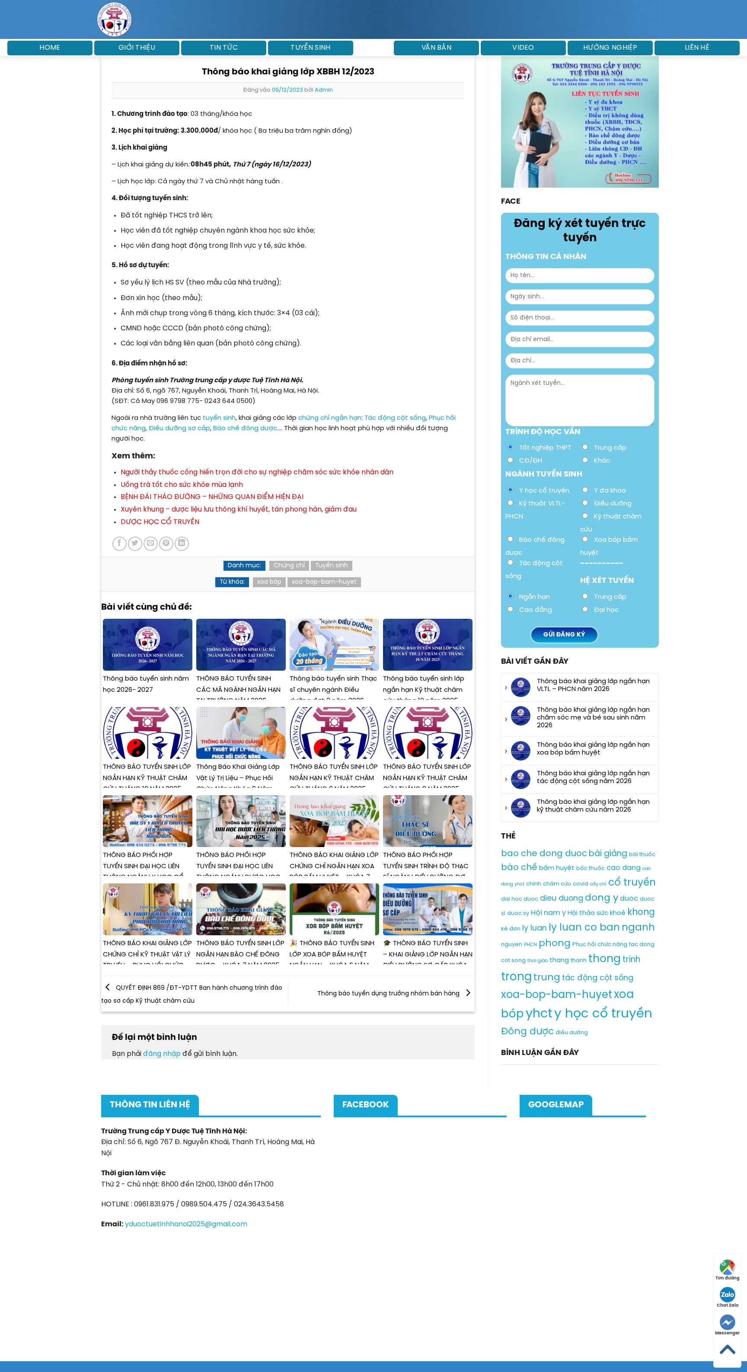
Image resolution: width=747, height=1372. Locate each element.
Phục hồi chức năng (599, 944)
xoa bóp (269, 582)
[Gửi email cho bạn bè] (151, 544)
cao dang (624, 868)
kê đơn (510, 929)
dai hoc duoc (519, 899)
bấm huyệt (557, 868)
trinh (631, 960)
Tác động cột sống (395, 418)
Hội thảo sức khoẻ (597, 913)
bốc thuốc (590, 868)
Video (523, 47)
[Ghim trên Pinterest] (166, 544)
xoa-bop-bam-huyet (324, 582)
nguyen (511, 944)
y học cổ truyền (603, 1013)
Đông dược (527, 1031)
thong (604, 959)
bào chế (519, 867)
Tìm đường (727, 1278)
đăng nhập (162, 1054)
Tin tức (224, 47)
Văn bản (436, 47)
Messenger (727, 1333)
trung (546, 977)
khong (641, 912)
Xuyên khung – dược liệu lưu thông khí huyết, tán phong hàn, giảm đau (239, 509)
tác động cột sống (597, 978)
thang (559, 960)
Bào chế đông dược (245, 428)
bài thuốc (642, 854)
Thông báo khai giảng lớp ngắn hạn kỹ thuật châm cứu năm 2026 (593, 806)
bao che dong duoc (544, 853)
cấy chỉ (598, 884)
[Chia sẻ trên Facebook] (119, 544)
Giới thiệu (136, 47)
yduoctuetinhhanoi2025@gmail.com (186, 1224)
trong (516, 977)
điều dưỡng (571, 1033)
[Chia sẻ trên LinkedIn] (182, 544)
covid (580, 884)
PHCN (530, 944)
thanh (579, 960)
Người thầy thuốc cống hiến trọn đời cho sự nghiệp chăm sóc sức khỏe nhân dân (257, 472)
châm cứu (557, 884)
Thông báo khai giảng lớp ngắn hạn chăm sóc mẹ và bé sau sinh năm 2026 (593, 718)
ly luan (534, 928)
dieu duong (561, 898)
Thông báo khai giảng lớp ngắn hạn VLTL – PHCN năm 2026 (593, 685)
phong (555, 943)
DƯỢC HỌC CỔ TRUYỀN (160, 522)
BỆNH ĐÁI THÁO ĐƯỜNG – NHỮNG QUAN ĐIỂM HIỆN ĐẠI (212, 497)
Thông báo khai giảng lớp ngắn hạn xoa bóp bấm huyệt (593, 749)
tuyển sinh (219, 418)
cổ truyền (632, 882)
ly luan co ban (584, 928)
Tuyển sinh (310, 47)
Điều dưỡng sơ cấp (179, 428)
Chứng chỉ (289, 566)
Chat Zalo (727, 1305)
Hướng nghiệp (610, 47)
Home (49, 47)
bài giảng (608, 854)
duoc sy (518, 913)
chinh (533, 884)
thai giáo (537, 960)
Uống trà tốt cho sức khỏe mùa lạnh (182, 485)
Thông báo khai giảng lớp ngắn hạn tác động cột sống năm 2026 (593, 777)
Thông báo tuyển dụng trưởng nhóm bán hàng (389, 994)
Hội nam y (548, 913)
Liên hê (697, 47)
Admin (324, 90)
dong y (601, 898)
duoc (629, 898)
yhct (539, 1013)
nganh (638, 928)
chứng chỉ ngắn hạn (329, 418)
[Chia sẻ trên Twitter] (135, 544)
